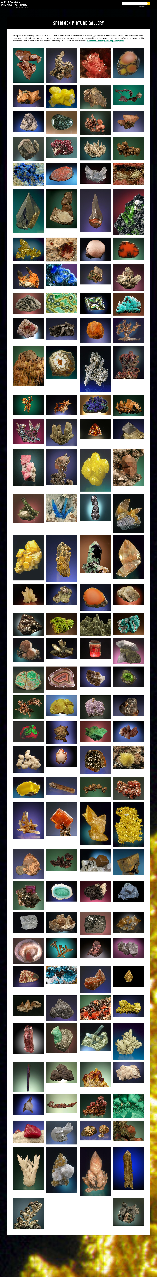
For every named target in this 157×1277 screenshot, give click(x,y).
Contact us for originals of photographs (105, 40)
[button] (28, 82)
